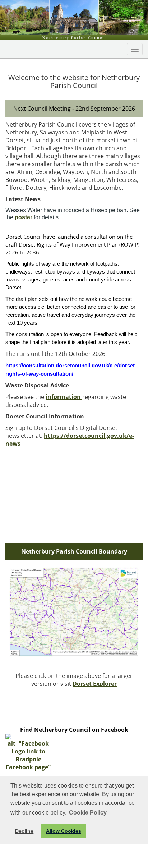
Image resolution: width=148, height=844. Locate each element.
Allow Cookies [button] (63, 831)
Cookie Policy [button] (88, 812)
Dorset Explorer (95, 684)
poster (24, 217)
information (64, 397)
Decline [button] (24, 831)
